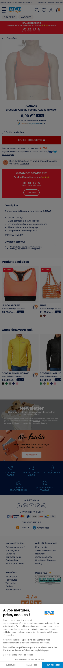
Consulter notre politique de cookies (18, 655)
